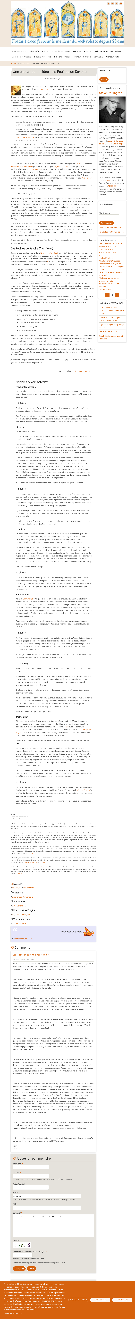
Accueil (14, 63)
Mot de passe (104, 213)
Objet (15, 1204)
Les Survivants (105, 289)
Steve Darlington (19, 906)
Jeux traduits (115, 51)
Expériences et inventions (22, 57)
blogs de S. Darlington (21, 914)
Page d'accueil (19, 1184)
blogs (109, 180)
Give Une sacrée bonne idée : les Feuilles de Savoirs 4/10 (18, 816)
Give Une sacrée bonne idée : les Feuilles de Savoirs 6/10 (21, 816)
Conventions (99, 57)
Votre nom (17, 1164)
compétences (28, 887)
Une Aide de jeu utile (30, 862)
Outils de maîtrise (101, 51)
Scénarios (87, 51)
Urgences (44, 89)
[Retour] (32, 853)
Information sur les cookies (13, 1313)
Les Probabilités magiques (110, 264)
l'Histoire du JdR (117, 144)
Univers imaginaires (73, 51)
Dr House (80, 163)
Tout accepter (122, 1300)
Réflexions (58, 57)
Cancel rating (11, 816)
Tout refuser (100, 1300)
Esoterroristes (28, 599)
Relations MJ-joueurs (42, 57)
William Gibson (83, 790)
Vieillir (101, 255)
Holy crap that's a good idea (84, 371)
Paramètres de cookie (78, 1300)
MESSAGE (112, 186)
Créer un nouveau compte (110, 227)
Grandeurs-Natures (113, 57)
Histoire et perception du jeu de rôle (25, 51)
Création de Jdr (57, 51)
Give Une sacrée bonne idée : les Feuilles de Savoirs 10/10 (27, 816)
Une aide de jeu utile (22, 938)
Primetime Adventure (25, 137)
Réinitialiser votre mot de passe (112, 232)
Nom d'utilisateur (106, 204)
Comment (17, 1213)
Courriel (16, 1172)
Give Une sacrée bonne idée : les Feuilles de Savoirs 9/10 (25, 816)
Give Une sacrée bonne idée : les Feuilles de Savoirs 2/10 (14, 816)
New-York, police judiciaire (22, 166)
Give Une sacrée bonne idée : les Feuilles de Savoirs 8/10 (24, 816)
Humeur (77, 57)
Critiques (67, 57)
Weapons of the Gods (49, 253)
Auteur (15, 1193)
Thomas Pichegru (19, 923)
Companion (44, 867)
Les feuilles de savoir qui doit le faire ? (31, 955)
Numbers (37, 169)
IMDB (66, 727)
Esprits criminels (61, 166)
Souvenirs (87, 57)
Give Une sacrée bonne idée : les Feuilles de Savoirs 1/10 (13, 816)
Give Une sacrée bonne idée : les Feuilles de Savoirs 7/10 (22, 816)
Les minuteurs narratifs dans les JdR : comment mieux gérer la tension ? (112, 310)
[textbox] (53, 1227)
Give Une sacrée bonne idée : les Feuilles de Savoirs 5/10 (19, 816)
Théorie (45, 51)
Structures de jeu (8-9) (108, 332)
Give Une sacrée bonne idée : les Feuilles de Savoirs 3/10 (16, 816)
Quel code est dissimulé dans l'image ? (29, 1251)
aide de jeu (16, 887)
